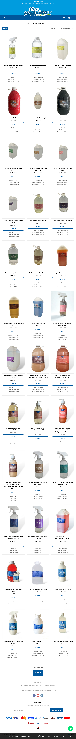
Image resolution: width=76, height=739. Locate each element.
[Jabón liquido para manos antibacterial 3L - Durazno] (62, 358)
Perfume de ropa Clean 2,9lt (13, 273)
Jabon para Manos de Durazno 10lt (62, 273)
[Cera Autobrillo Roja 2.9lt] (13, 100)
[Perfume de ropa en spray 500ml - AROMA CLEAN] (62, 465)
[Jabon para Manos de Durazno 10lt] (62, 255)
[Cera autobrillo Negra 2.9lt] (62, 100)
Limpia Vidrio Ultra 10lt (38, 323)
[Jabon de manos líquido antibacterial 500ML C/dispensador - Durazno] (62, 410)
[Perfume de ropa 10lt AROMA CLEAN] (13, 151)
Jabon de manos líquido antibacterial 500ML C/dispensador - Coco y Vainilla (13, 484)
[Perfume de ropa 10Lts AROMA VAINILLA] (38, 151)
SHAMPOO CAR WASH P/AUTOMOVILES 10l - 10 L (62, 538)
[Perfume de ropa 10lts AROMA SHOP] (62, 151)
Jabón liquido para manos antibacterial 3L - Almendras (13, 429)
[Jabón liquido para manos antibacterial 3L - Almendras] (13, 410)
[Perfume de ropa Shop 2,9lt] (38, 203)
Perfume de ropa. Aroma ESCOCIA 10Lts (13, 222)
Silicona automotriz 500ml (63, 589)
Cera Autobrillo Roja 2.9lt (13, 118)
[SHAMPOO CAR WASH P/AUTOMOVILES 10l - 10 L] (62, 519)
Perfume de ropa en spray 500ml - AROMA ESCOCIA (13, 538)
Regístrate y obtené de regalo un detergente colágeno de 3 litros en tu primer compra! (35, 736)
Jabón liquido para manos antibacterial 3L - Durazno (62, 377)
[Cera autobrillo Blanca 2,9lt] (38, 100)
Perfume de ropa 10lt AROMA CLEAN (13, 169)
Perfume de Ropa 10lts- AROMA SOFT (13, 377)
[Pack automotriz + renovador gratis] (13, 572)
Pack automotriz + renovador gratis (13, 590)
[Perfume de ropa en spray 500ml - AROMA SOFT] (38, 519)
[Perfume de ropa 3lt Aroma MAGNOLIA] (38, 48)
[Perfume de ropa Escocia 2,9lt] (62, 203)
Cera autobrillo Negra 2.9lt (63, 118)
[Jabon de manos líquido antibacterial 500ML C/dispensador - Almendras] (38, 410)
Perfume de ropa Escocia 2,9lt (63, 221)
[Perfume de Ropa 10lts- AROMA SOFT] (13, 358)
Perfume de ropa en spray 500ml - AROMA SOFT (38, 538)
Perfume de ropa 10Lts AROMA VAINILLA (38, 169)
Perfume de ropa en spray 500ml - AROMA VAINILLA (38, 483)
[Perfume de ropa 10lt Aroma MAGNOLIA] (62, 48)
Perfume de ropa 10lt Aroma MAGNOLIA (62, 66)
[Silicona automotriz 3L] (38, 624)
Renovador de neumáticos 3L (38, 589)
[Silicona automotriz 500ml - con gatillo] (13, 624)
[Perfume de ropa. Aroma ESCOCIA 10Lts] (13, 203)
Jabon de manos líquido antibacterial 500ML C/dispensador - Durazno (62, 430)
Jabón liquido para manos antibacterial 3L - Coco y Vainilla (38, 377)
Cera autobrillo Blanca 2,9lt (38, 118)
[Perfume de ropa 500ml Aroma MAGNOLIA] (13, 48)
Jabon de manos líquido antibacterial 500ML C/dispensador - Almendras (38, 430)
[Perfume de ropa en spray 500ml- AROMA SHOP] (62, 306)
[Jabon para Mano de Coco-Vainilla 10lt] (13, 306)
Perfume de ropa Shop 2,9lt (38, 221)
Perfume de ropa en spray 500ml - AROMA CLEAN (62, 483)
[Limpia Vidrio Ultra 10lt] (38, 306)
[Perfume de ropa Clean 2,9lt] (13, 255)
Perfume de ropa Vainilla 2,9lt (38, 273)
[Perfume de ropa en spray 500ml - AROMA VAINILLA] (38, 465)
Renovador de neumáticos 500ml (63, 641)
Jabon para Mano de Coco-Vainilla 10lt (13, 324)
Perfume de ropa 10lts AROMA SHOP (63, 169)
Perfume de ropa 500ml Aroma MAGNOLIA (13, 66)
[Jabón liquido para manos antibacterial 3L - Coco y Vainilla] (38, 358)
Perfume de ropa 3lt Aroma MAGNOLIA (38, 66)
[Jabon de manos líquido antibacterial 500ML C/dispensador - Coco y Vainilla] (13, 465)
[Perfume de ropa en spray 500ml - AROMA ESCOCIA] (13, 519)
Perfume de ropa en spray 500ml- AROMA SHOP (63, 324)
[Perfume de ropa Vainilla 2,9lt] (38, 255)
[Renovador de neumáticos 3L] (38, 572)
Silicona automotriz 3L (38, 641)
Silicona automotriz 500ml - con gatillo (13, 642)
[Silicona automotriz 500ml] (62, 572)
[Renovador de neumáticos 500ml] (62, 624)
